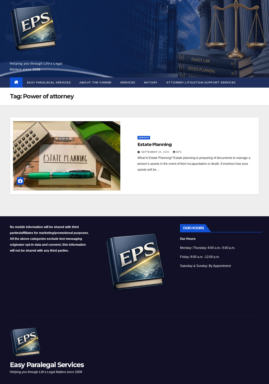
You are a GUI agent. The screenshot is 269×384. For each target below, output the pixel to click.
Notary (151, 82)
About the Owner (95, 82)
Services (127, 82)
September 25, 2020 (155, 152)
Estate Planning (154, 144)
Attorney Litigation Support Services (201, 82)
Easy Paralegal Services (49, 82)
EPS (179, 152)
